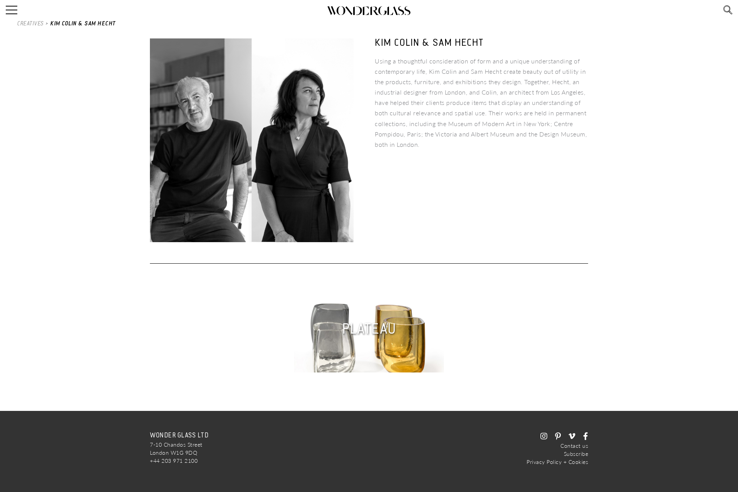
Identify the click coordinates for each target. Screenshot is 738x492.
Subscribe (576, 453)
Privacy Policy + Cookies (557, 461)
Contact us (574, 445)
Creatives (30, 23)
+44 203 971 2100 (174, 460)
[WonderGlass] (369, 10)
